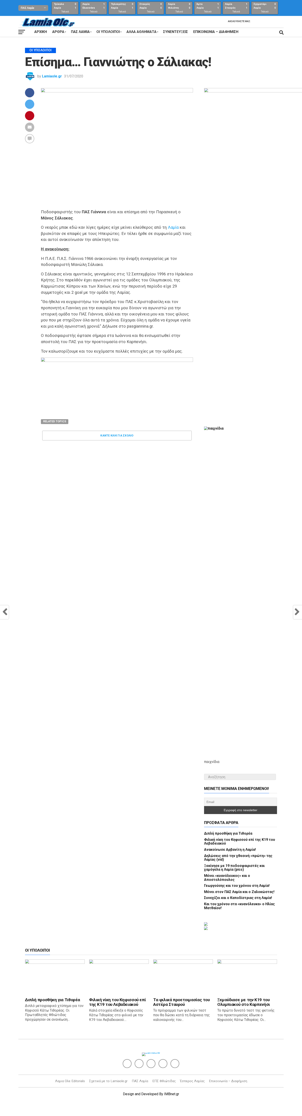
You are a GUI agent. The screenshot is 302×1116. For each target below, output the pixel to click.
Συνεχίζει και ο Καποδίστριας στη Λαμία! (238, 898)
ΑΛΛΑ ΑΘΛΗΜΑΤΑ (141, 32)
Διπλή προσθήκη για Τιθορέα (228, 833)
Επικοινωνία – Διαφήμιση (215, 32)
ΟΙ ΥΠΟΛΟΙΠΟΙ (108, 32)
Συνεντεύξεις (175, 32)
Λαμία (173, 227)
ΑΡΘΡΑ (58, 32)
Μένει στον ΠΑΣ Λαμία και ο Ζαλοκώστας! (239, 892)
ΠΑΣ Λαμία (140, 1081)
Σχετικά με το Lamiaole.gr (108, 1081)
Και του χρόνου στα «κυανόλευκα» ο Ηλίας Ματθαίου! (239, 906)
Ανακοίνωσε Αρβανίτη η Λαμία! (230, 849)
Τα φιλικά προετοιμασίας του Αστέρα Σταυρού (181, 1002)
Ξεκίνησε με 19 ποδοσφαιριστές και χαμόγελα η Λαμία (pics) (234, 868)
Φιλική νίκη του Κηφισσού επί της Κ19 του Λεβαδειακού (239, 841)
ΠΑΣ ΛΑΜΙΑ (80, 32)
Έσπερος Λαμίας (192, 1081)
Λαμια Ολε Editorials (70, 1081)
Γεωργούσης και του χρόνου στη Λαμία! (237, 886)
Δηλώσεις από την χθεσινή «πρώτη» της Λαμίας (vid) (238, 858)
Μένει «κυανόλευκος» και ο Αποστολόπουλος (227, 878)
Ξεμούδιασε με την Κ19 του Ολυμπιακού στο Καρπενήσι (243, 1002)
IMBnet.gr (171, 1094)
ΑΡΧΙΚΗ (40, 32)
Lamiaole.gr (52, 76)
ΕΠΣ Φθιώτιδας (164, 1081)
